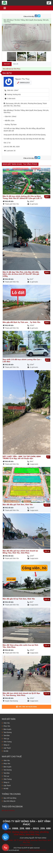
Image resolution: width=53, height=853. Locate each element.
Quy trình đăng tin (9, 801)
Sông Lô (6, 745)
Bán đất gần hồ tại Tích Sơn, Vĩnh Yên (19, 599)
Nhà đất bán (9, 201)
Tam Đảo (7, 735)
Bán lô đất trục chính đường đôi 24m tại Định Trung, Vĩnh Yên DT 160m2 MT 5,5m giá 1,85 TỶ (22, 197)
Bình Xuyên (7, 729)
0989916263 (25, 83)
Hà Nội (6, 751)
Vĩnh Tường (8, 742)
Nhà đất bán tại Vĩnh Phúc (11, 69)
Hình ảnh (7, 64)
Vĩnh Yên (7, 723)
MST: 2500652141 (26, 845)
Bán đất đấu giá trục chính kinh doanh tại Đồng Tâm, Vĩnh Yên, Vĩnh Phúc (20, 552)
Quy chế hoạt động (10, 798)
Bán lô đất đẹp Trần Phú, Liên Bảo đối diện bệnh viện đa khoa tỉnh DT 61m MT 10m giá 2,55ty (21, 274)
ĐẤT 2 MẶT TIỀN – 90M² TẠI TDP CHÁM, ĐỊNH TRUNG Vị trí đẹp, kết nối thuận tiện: (22, 457)
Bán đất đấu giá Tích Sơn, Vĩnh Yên (18, 504)
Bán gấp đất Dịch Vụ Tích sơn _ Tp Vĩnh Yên (21, 322)
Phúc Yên (7, 726)
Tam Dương (8, 732)
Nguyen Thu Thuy (22, 79)
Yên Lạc (6, 739)
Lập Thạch (7, 748)
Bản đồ (15, 64)
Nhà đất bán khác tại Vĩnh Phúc (20, 164)
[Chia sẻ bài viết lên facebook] (36, 16)
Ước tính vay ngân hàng (27, 706)
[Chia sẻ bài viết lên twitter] (39, 16)
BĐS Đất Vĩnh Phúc (8, 810)
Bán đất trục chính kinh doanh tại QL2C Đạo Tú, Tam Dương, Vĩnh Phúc (21, 694)
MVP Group (23, 850)
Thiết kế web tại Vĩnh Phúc (37, 850)
